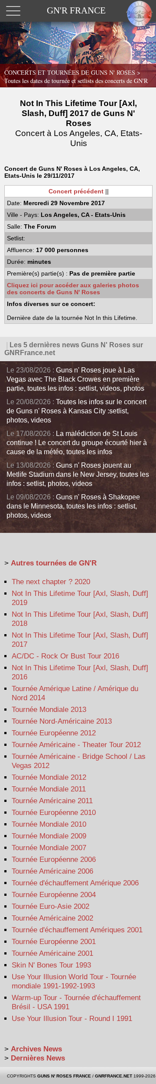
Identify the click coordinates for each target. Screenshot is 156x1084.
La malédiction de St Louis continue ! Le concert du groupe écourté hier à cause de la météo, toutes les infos (76, 443)
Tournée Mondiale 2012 (49, 777)
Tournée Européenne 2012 (54, 733)
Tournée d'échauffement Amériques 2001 (77, 930)
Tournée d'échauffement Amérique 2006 (75, 883)
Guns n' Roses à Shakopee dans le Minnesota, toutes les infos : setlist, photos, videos (73, 506)
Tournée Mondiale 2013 (49, 709)
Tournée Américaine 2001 (52, 953)
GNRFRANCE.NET (113, 1076)
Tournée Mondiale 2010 (49, 824)
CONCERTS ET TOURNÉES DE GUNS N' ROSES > (76, 76)
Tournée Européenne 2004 (54, 895)
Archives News (36, 1049)
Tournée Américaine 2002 (52, 918)
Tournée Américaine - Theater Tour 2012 (76, 745)
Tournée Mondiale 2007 (49, 848)
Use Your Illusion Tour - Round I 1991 (72, 1018)
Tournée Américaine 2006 (52, 871)
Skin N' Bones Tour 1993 (51, 965)
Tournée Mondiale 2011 (49, 789)
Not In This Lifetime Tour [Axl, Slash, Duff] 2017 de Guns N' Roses (78, 123)
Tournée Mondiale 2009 (49, 836)
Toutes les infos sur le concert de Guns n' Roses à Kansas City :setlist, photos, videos (76, 411)
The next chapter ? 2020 (51, 582)
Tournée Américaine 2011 (52, 801)
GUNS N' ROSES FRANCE (64, 1076)
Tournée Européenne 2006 (54, 859)
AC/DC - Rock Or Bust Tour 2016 (65, 656)
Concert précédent (76, 191)
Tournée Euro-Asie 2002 (50, 906)
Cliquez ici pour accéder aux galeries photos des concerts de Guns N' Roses (73, 289)
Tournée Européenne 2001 (54, 942)
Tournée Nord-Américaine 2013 (62, 721)
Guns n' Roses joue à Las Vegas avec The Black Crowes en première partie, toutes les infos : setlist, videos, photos (75, 379)
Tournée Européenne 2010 (54, 812)
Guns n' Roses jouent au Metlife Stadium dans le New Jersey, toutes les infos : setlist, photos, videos (77, 474)
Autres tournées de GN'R (54, 563)
